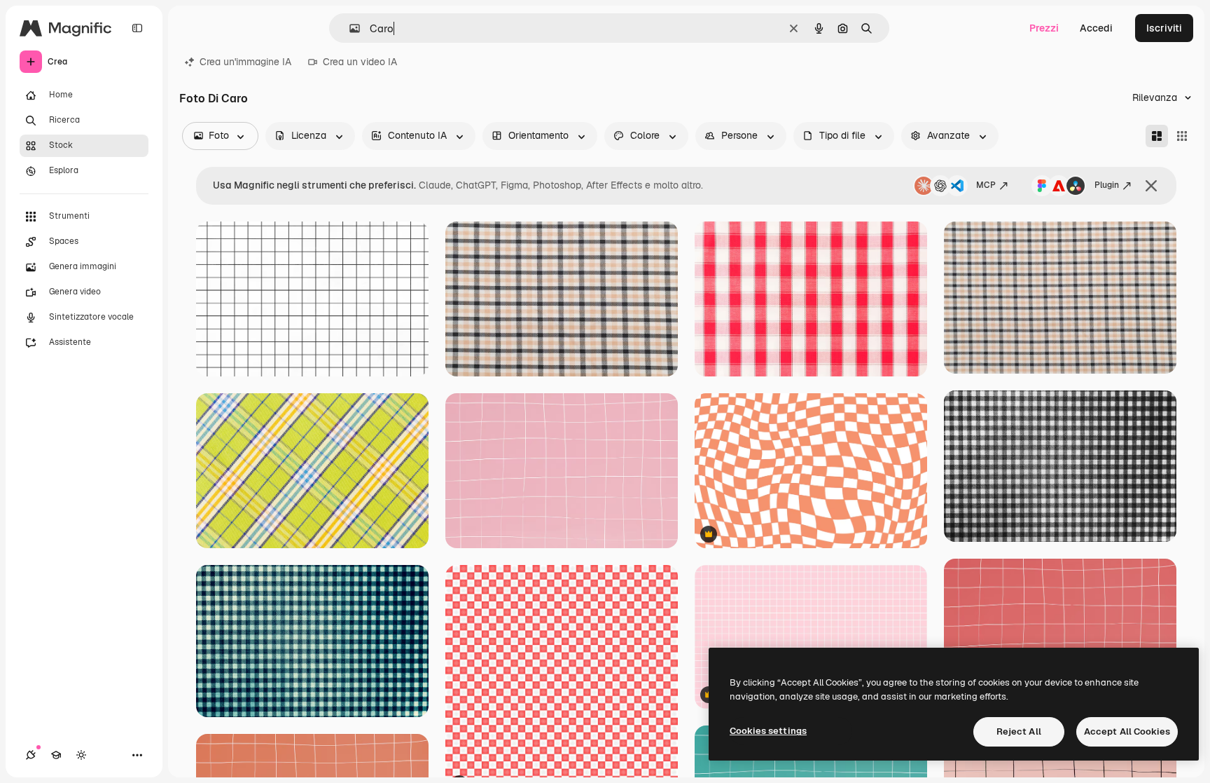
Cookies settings (768, 731)
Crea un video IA (360, 61)
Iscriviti (1164, 28)
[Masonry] (1157, 136)
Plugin (1106, 185)
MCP (986, 185)
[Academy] (56, 755)
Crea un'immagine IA (245, 61)
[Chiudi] (1151, 185)
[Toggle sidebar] (137, 28)
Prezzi (1044, 28)
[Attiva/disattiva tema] (81, 755)
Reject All (1018, 731)
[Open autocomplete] (349, 28)
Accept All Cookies (1127, 731)
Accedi (1096, 28)
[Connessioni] (31, 755)
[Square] (1182, 136)
